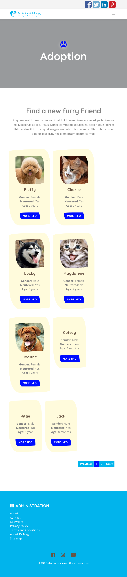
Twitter (96, 3)
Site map (16, 538)
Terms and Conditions (25, 530)
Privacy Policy (19, 526)
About (14, 513)
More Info (30, 215)
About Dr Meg (19, 534)
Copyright (16, 522)
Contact (15, 517)
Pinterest (112, 3)
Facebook (88, 3)
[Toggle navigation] (113, 14)
